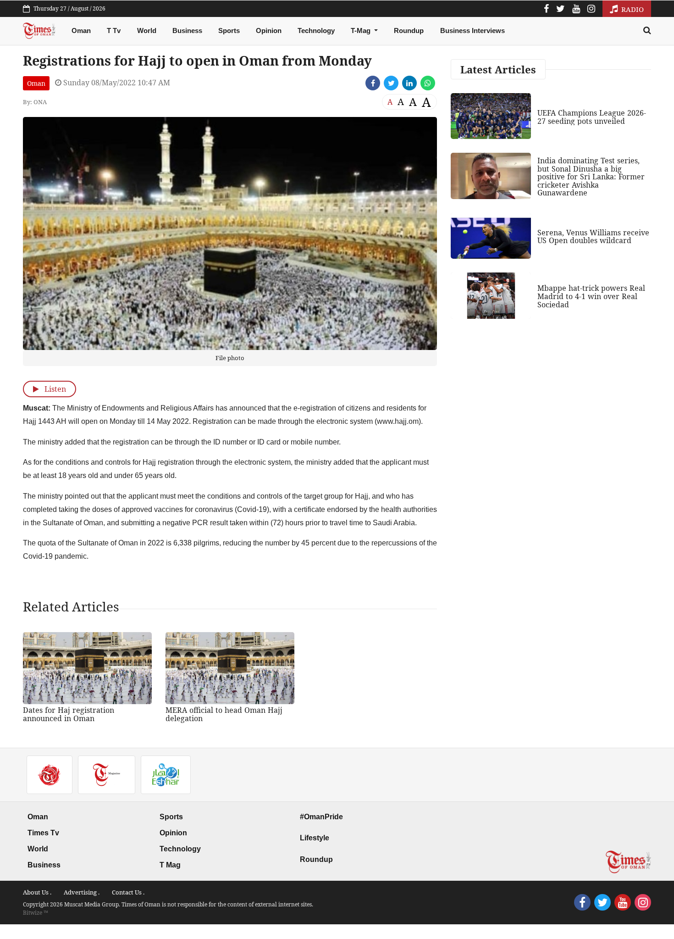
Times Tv (43, 833)
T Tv (114, 30)
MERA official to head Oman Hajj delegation (224, 714)
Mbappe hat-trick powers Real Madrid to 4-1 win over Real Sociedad (591, 296)
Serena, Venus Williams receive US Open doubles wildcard (593, 237)
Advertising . (81, 892)
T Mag (170, 865)
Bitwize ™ (35, 913)
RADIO (631, 9)
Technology (316, 30)
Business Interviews (472, 30)
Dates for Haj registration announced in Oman (68, 714)
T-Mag (361, 30)
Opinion (269, 30)
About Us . (37, 892)
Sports (229, 30)
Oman (81, 30)
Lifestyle (314, 838)
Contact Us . (128, 892)
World (146, 30)
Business (187, 30)
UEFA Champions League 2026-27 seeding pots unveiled (591, 117)
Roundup (409, 30)
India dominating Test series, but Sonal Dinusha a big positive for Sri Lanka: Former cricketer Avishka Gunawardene (591, 177)
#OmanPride (321, 817)
